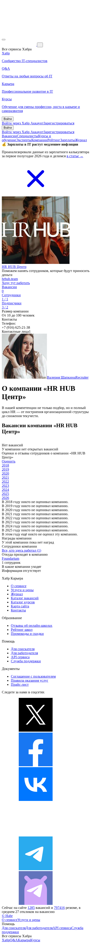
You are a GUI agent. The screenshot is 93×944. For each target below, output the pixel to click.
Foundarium (10, 558)
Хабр (6, 940)
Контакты (18, 610)
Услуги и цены (22, 590)
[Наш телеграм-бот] (36, 904)
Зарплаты (67, 140)
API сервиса (20, 657)
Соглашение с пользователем (33, 676)
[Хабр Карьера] (19, 45)
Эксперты (23, 140)
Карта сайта (20, 606)
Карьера (24, 940)
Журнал (81, 140)
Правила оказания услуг (29, 680)
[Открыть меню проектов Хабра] (3, 39)
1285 (31, 908)
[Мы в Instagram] (36, 834)
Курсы (35, 940)
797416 (59, 908)
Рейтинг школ (22, 630)
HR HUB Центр (14, 267)
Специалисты (27, 136)
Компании (39, 140)
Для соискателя (23, 649)
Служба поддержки (26, 661)
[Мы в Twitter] (36, 730)
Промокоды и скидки (27, 634)
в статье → (75, 156)
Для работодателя (24, 653)
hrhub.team (10, 279)
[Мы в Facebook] (36, 765)
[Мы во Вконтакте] (36, 800)
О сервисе (18, 586)
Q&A (14, 940)
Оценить (8, 461)
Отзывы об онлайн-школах (31, 625)
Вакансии (9, 136)
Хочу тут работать (16, 283)
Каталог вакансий (25, 598)
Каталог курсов (23, 602)
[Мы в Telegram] (36, 869)
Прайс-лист (20, 684)
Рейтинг (53, 140)
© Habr (7, 916)
